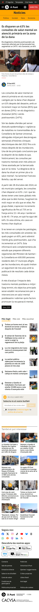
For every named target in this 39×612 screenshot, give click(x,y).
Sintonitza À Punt (26, 566)
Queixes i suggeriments (28, 569)
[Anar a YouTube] (22, 534)
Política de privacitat (9, 587)
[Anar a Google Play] (9, 548)
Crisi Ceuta (29, 2)
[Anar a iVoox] (7, 538)
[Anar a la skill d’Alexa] (5, 554)
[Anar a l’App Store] (25, 548)
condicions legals (22, 410)
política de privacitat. (15, 412)
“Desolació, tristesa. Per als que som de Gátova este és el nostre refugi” (10, 517)
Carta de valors (7, 577)
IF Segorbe (9, 2)
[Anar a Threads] (31, 534)
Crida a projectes (26, 573)
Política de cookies (26, 587)
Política (6, 18)
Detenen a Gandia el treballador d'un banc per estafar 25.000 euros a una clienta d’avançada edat (28, 448)
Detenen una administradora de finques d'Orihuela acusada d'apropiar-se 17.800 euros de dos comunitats (9, 472)
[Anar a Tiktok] (17, 534)
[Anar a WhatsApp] (3, 538)
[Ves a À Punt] (11, 7)
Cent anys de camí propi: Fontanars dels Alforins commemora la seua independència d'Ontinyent (10, 496)
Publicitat (23, 562)
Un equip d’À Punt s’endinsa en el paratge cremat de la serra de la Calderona (28, 470)
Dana (23, 18)
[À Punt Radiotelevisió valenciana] (13, 594)
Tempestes (19, 2)
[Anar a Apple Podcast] (12, 538)
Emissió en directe (8, 569)
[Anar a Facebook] (3, 534)
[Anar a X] (8, 534)
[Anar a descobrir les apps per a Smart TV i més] (19, 554)
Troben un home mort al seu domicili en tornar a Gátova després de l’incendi (28, 495)
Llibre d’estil (24, 577)
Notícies (19, 12)
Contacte (5, 562)
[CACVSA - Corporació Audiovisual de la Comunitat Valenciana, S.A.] (17, 600)
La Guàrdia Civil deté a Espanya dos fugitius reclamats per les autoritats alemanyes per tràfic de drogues (10, 448)
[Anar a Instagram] (12, 534)
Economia (31, 18)
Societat (15, 18)
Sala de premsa (7, 566)
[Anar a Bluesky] (27, 534)
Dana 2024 (6, 307)
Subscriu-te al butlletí (9, 573)
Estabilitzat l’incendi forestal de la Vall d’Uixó (27, 517)
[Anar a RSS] (22, 538)
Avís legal (23, 581)
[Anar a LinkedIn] (17, 538)
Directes (34, 7)
